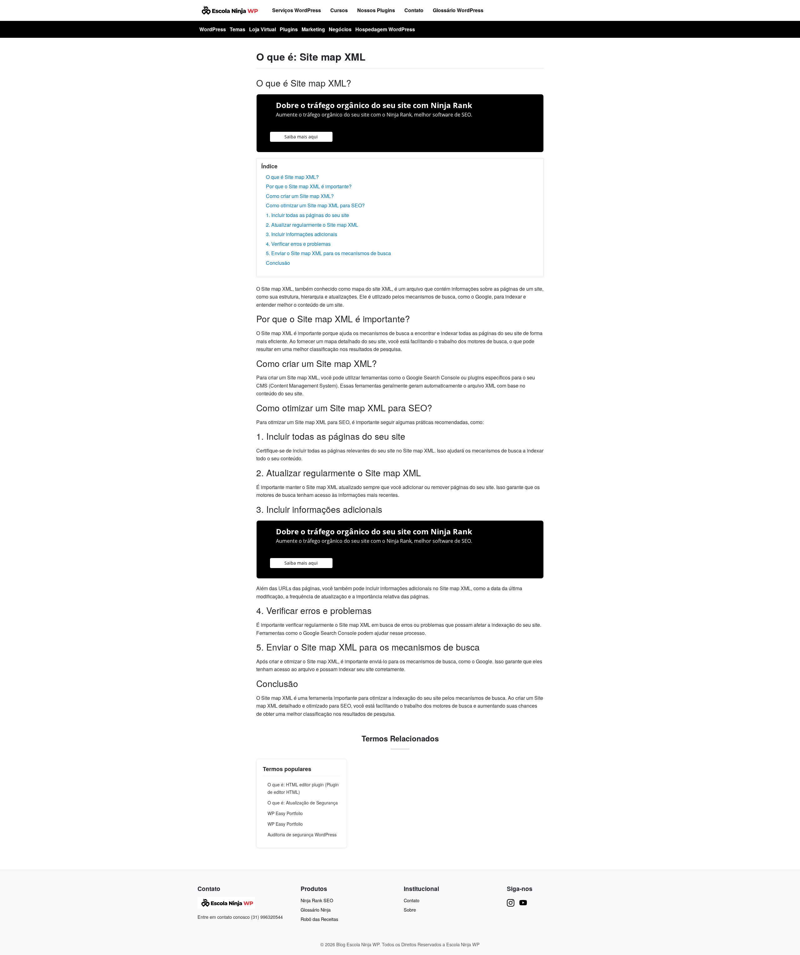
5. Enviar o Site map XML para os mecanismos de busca (328, 253)
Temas (237, 29)
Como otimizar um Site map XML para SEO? (315, 205)
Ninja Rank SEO (317, 900)
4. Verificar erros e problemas (298, 243)
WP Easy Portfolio (285, 813)
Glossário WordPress (458, 10)
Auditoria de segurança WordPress (302, 834)
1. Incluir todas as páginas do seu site (307, 215)
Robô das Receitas (319, 919)
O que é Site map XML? (292, 177)
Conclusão (278, 262)
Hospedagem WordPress (385, 29)
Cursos (339, 10)
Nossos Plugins (376, 10)
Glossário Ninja (316, 909)
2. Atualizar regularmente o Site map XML (312, 224)
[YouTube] (523, 902)
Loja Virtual (262, 29)
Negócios (340, 29)
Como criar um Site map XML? (300, 196)
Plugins (289, 29)
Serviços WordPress (296, 10)
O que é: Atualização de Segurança (303, 802)
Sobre (410, 909)
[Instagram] (510, 902)
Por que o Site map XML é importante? (309, 186)
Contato (413, 10)
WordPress (212, 29)
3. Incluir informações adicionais (301, 234)
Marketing (313, 29)
